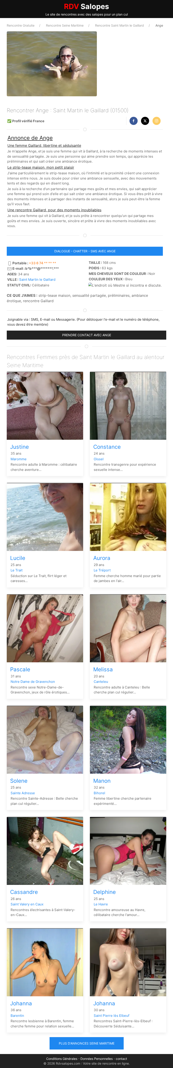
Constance (107, 447)
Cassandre (24, 892)
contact (121, 1059)
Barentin (17, 1015)
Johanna (21, 1003)
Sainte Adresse (23, 793)
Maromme (19, 459)
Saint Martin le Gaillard (37, 279)
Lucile (17, 558)
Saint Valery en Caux (27, 904)
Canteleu (101, 681)
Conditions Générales (61, 1059)
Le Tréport (102, 570)
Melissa (103, 669)
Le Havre (101, 904)
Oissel (99, 459)
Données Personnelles (96, 1059)
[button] (134, 121)
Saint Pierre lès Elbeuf (111, 1015)
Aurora (101, 558)
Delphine (104, 892)
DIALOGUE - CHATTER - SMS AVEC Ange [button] (85, 251)
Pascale (20, 669)
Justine (19, 447)
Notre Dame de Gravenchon (33, 681)
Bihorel (99, 793)
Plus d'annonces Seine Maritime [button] (86, 1043)
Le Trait (17, 570)
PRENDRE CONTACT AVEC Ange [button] (86, 335)
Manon (102, 781)
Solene (18, 781)
